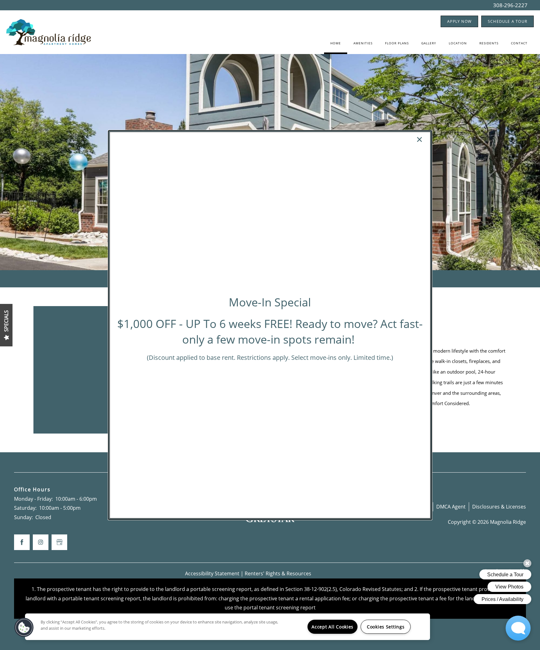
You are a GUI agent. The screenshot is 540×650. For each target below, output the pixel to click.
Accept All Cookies (332, 627)
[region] (227, 626)
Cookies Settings (386, 627)
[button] (24, 628)
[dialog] (270, 325)
